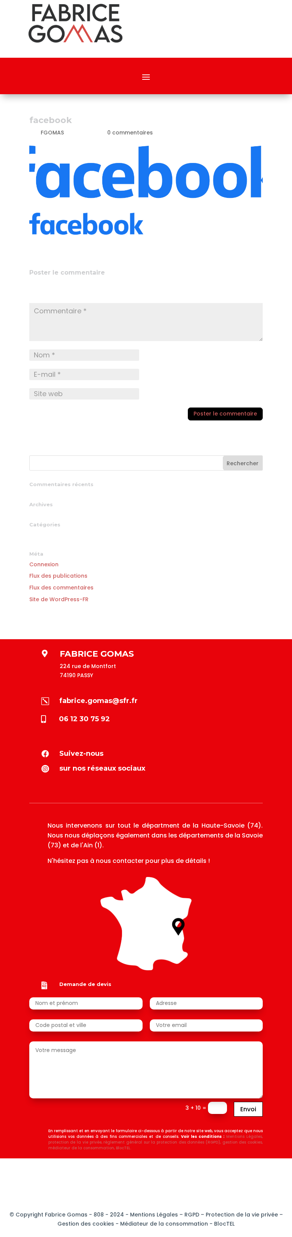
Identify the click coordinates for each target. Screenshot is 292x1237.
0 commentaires (130, 132)
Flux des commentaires (61, 587)
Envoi (248, 1109)
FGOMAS (52, 132)
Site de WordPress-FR (59, 599)
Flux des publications (58, 576)
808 (98, 1214)
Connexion (44, 564)
